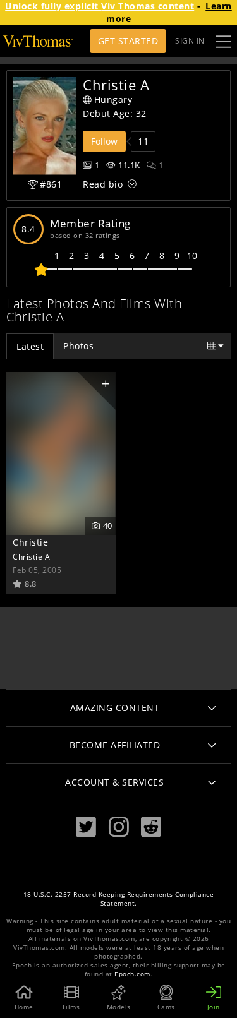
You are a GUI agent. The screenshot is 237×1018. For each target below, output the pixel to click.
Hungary (113, 99)
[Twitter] (86, 827)
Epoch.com (132, 974)
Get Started (128, 41)
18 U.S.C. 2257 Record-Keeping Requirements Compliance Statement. (118, 898)
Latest (30, 346)
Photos (78, 346)
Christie (30, 542)
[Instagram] (119, 827)
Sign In (190, 40)
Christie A (31, 556)
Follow (104, 141)
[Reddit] (151, 827)
